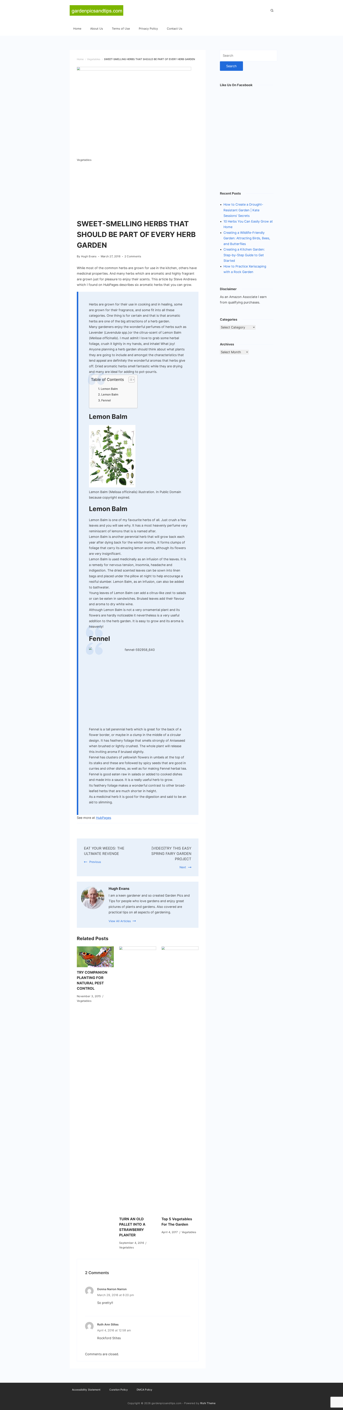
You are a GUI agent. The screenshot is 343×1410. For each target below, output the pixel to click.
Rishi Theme (208, 1403)
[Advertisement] (137, 192)
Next (183, 867)
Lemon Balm (109, 389)
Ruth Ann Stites (108, 1324)
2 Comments (133, 256)
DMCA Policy (144, 1389)
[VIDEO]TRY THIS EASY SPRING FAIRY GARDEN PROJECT (171, 853)
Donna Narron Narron (112, 1289)
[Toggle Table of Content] (130, 380)
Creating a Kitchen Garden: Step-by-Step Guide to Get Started (244, 255)
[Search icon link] (271, 11)
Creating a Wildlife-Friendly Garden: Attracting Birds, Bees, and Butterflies (246, 238)
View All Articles (120, 921)
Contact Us (174, 28)
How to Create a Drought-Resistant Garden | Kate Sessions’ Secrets (243, 210)
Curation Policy (118, 1389)
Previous (95, 862)
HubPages (103, 818)
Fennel (106, 400)
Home (77, 28)
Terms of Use (121, 28)
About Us (96, 28)
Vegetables (84, 160)
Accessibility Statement (86, 1389)
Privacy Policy (148, 28)
